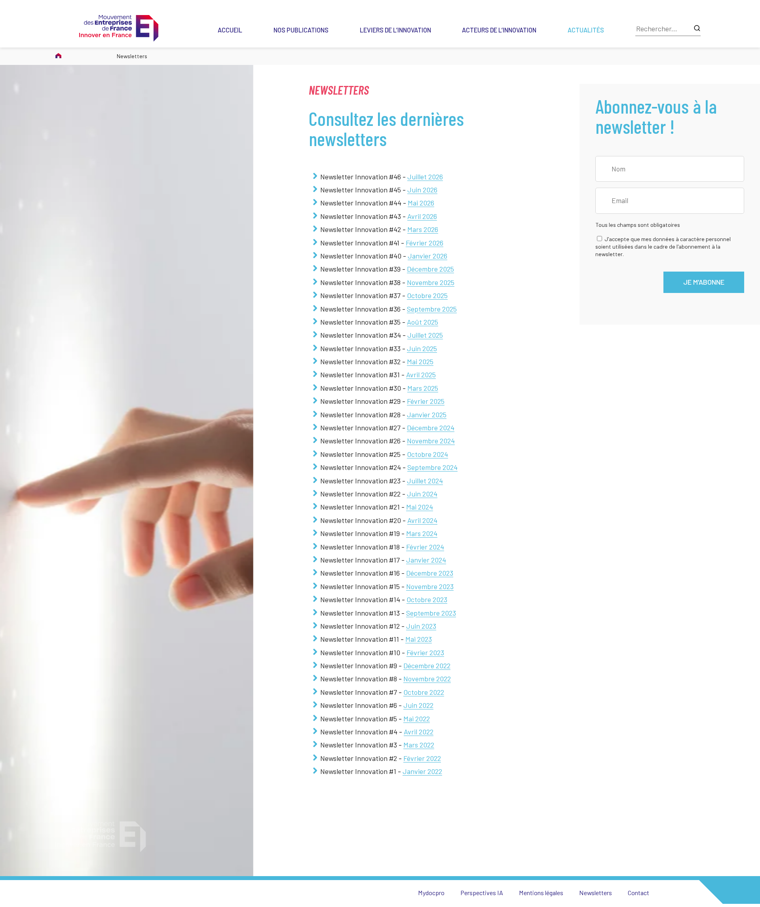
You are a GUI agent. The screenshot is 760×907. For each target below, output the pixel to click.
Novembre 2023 (430, 586)
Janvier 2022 (422, 771)
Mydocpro (431, 892)
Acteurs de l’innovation (499, 30)
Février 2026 (424, 242)
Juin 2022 (418, 705)
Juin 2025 (422, 348)
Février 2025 (426, 401)
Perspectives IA (481, 892)
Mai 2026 (421, 202)
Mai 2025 (420, 361)
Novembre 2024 (431, 440)
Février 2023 (425, 652)
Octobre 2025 (427, 295)
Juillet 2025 (425, 335)
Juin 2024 (422, 493)
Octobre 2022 (423, 692)
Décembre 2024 (430, 427)
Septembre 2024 (432, 467)
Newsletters (595, 892)
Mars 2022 (418, 744)
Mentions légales (541, 892)
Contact (638, 892)
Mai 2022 (416, 718)
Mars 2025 (422, 388)
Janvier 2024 (426, 559)
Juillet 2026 (425, 176)
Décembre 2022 (426, 665)
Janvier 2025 (426, 414)
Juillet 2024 (425, 480)
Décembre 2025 (430, 268)
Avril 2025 (421, 374)
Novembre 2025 (430, 282)
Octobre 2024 (427, 454)
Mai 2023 (418, 639)
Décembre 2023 (429, 573)
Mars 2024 (421, 533)
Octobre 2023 (427, 599)
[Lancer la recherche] (697, 29)
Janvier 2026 (427, 255)
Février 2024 (425, 546)
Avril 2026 (422, 216)
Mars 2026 (422, 229)
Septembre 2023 (431, 612)
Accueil (230, 30)
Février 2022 (422, 758)
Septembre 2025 (432, 308)
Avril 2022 (418, 731)
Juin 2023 (421, 626)
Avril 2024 (422, 520)
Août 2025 (422, 322)
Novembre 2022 (427, 678)
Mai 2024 (419, 506)
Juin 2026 (422, 189)
